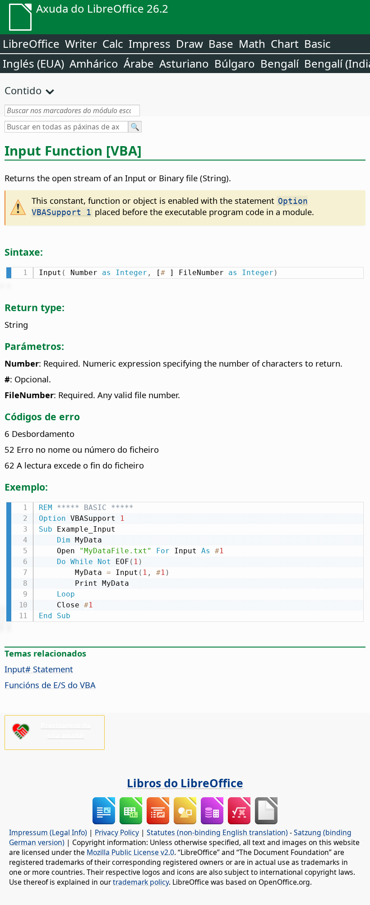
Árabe (139, 63)
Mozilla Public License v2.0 (130, 852)
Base (220, 43)
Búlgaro (234, 63)
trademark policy (141, 882)
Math (252, 43)
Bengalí (279, 63)
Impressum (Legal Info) (48, 832)
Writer (81, 43)
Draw (189, 43)
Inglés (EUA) (33, 63)
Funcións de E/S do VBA (50, 684)
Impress (150, 43)
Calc (112, 43)
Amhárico (93, 63)
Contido (23, 90)
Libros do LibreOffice (185, 782)
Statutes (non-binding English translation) (217, 832)
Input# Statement (39, 669)
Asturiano (184, 63)
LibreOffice (31, 43)
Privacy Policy (117, 832)
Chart (285, 43)
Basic (317, 43)
